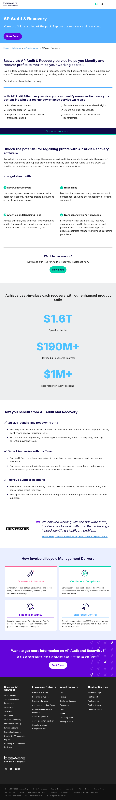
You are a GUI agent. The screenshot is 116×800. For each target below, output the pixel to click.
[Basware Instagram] (5, 769)
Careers (63, 713)
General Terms (99, 789)
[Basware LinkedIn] (11, 769)
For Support (93, 697)
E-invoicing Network (44, 687)
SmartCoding (9, 707)
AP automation (31, 48)
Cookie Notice (56, 789)
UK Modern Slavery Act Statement (85, 792)
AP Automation (10, 696)
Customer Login (94, 693)
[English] (96, 5)
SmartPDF (8, 711)
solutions (16, 48)
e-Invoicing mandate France (43, 705)
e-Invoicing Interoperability (43, 721)
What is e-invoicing (40, 693)
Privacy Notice (84, 789)
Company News (66, 717)
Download (58, 269)
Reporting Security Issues (56, 796)
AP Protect (8, 715)
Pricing (63, 697)
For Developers (94, 705)
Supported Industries (13, 732)
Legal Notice (69, 789)
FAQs (62, 693)
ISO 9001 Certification (13, 796)
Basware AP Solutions (11, 688)
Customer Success (68, 701)
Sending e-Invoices (40, 701)
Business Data (10, 792)
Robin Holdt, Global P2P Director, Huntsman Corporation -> (75, 536)
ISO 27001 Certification (33, 796)
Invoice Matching (11, 728)
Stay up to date (66, 722)
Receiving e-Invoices (41, 697)
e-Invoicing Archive (40, 717)
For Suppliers (93, 701)
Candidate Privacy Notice (37, 792)
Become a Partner (95, 709)
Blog (62, 709)
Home (6, 48)
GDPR (22, 792)
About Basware (69, 687)
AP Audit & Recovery (12, 720)
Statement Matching (12, 724)
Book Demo (12, 36)
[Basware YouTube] (17, 769)
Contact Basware (98, 687)
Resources (64, 705)
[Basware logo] (14, 762)
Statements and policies (59, 792)
